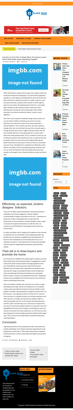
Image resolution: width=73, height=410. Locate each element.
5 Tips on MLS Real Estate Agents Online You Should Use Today (14, 353)
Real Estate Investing (30, 43)
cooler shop (58, 218)
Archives (55, 179)
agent (26, 340)
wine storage (64, 282)
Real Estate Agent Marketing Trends (65, 138)
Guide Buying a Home (60, 233)
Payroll (57, 245)
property (57, 250)
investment (65, 240)
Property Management (43, 38)
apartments (58, 198)
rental (56, 262)
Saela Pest (65, 262)
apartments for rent (60, 200)
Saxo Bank (58, 265)
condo (66, 213)
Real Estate (8, 38)
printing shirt (64, 247)
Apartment (64, 195)
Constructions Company (61, 215)
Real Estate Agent (12, 43)
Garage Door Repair (60, 230)
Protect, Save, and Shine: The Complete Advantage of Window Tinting (65, 72)
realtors (65, 260)
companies (58, 213)
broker (64, 208)
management (58, 242)
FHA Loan (64, 228)
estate (30, 340)
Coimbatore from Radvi (61, 210)
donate (64, 223)
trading (63, 272)
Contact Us (26, 375)
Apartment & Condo (23, 38)
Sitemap (25, 385)
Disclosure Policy (28, 380)
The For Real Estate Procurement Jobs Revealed (36, 353)
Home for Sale (58, 235)
